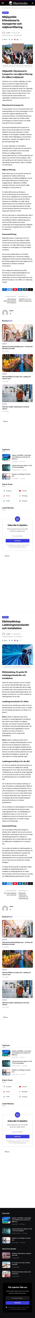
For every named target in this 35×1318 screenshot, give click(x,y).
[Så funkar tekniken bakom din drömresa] (6, 1274)
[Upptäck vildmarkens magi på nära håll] (6, 1255)
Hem (3, 8)
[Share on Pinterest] (15, 39)
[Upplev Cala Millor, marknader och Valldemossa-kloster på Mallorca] (6, 457)
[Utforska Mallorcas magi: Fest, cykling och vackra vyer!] (17, 363)
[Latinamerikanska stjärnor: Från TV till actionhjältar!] (6, 467)
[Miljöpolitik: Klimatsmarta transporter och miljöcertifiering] (17, 53)
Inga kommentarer (8, 35)
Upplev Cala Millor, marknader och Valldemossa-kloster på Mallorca (21, 457)
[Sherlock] (18, 3)
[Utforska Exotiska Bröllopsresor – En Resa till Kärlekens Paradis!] (17, 333)
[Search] (32, 3)
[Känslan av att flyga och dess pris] (6, 476)
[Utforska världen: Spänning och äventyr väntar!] (17, 393)
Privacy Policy (16, 547)
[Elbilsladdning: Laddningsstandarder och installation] (17, 654)
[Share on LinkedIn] (17, 39)
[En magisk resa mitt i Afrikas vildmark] (6, 1265)
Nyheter (5, 12)
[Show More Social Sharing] (20, 39)
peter (8, 32)
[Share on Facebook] (9, 39)
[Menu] (3, 3)
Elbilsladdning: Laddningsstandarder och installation (9, 300)
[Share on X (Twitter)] (12, 39)
